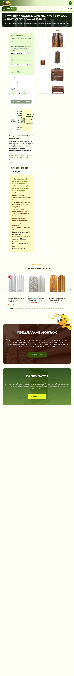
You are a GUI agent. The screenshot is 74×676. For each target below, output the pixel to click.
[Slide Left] (3, 290)
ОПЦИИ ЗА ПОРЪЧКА (18, 293)
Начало (7, 23)
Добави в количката (23, 101)
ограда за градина (18, 248)
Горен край (21, 61)
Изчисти (29, 53)
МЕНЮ (70, 9)
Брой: (18, 91)
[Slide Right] (70, 290)
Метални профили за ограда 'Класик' (24, 23)
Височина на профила (20, 48)
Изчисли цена (37, 396)
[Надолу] (57, 95)
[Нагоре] (57, 30)
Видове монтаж (37, 354)
